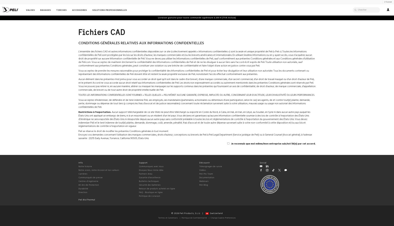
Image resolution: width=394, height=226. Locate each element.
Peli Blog (203, 185)
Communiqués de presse (90, 177)
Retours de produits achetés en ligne (157, 188)
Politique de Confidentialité (194, 218)
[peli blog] (285, 170)
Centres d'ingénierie (88, 181)
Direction (82, 192)
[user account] (388, 10)
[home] (10, 9)
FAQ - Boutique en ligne (151, 192)
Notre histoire (85, 166)
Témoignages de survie (210, 166)
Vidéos (202, 170)
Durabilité (83, 188)
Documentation (206, 177)
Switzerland (216, 213)
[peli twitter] (279, 170)
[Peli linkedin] (267, 166)
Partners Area (145, 174)
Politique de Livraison (149, 196)
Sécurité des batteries (150, 185)
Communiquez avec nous (151, 166)
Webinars (204, 181)
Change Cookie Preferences (223, 218)
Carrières (82, 174)
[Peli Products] (261, 170)
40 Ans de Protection (88, 185)
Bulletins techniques (149, 181)
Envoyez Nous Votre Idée (151, 170)
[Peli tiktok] (273, 170)
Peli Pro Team (206, 174)
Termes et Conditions (168, 218)
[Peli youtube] (261, 166)
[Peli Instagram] (267, 170)
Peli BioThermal (86, 200)
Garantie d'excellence (150, 177)
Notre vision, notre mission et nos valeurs (98, 170)
